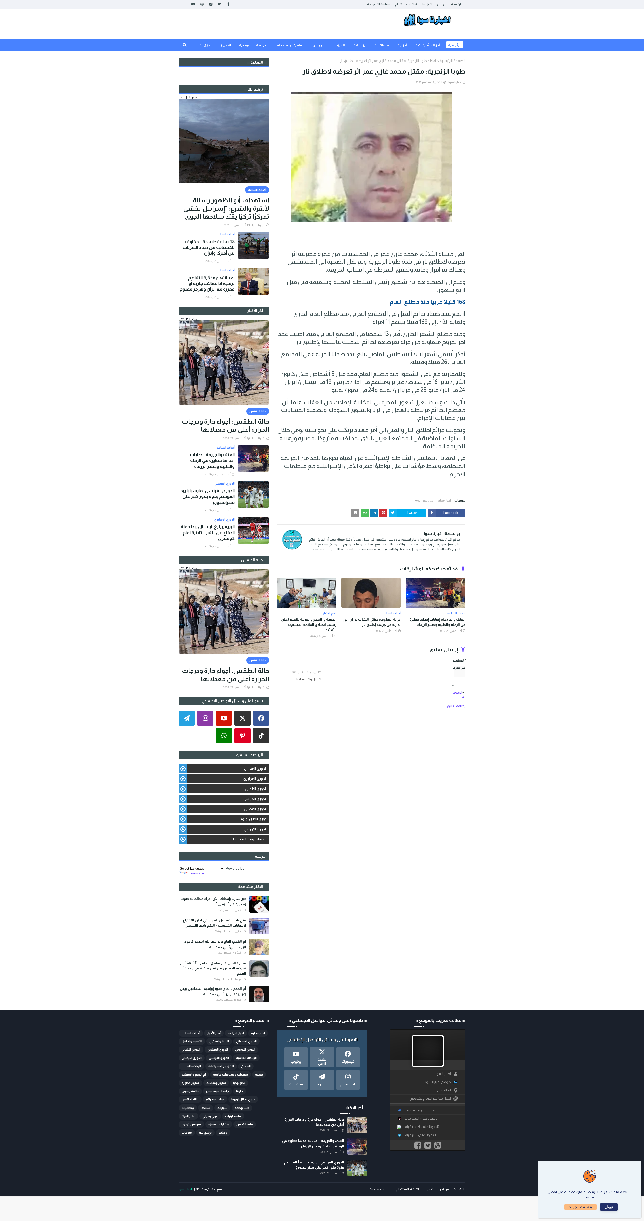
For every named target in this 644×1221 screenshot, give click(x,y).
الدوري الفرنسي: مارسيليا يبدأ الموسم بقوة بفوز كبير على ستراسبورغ (207, 496)
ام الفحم (444, 1090)
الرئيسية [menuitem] (454, 45)
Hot (433, 60)
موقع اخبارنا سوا (438, 1082)
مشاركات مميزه (218, 1124)
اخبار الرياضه (236, 1033)
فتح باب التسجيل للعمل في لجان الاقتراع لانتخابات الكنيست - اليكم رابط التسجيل (214, 922)
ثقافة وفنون (190, 1091)
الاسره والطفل (192, 1041)
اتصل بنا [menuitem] (225, 45)
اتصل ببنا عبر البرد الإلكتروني (430, 1098)
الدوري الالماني (256, 789)
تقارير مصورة (190, 1083)
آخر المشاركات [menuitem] (429, 45)
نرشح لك (205, 1132)
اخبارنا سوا (455, 82)
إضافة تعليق (456, 706)
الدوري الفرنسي (255, 799)
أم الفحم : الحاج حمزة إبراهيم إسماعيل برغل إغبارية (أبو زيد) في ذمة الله (213, 991)
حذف (453, 686)
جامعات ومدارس (217, 1091)
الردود (457, 692)
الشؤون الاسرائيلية (221, 1066)
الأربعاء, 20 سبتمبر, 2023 (305, 672)
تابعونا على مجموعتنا (422, 1110)
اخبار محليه (444, 500)
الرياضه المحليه (191, 1066)
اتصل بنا (427, 4)
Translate (196, 873)
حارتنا (239, 1091)
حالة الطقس (190, 1099)
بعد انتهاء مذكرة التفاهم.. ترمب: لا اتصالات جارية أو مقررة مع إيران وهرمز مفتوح (207, 283)
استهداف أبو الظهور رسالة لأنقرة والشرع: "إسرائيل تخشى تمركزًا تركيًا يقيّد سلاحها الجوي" (225, 208)
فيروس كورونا (191, 1124)
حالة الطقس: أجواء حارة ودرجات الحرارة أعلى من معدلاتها (225, 425)
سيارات (222, 1108)
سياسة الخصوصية (378, 4)
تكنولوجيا (239, 1083)
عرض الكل (191, 97)
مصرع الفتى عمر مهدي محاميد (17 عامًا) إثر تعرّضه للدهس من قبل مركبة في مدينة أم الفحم (213, 968)
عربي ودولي (210, 1116)
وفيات (223, 1132)
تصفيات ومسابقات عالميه (247, 839)
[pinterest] (202, 4)
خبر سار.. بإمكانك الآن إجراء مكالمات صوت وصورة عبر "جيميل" (213, 901)
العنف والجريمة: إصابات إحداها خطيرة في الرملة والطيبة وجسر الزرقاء (437, 622)
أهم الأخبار (214, 1033)
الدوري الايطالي (255, 809)
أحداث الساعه (191, 1033)
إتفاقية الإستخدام (406, 4)
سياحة (205, 1108)
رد (461, 686)
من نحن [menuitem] (318, 45)
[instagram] (211, 4)
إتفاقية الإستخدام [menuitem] (290, 45)
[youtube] (193, 4)
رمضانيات (188, 1108)
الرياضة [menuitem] (361, 45)
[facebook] (228, 4)
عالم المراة (188, 1116)
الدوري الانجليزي (255, 779)
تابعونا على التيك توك (421, 1118)
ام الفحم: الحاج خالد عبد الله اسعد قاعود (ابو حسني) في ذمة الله (215, 944)
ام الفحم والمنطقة (194, 1074)
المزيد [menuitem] (340, 45)
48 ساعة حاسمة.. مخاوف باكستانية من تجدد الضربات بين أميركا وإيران (209, 247)
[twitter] (219, 4)
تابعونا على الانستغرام (422, 1127)
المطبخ (246, 1066)
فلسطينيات (233, 1116)
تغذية (259, 1074)
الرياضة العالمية (246, 1058)
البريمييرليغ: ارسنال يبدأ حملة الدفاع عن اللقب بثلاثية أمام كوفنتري (208, 532)
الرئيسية (456, 4)
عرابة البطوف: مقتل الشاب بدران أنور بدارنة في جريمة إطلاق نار (372, 622)
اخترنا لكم (428, 500)
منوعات (187, 1132)
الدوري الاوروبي (255, 829)
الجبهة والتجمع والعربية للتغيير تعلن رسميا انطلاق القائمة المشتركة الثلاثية (308, 624)
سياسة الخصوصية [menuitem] (254, 45)
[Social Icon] (261, 718)
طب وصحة (242, 1108)
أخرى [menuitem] (207, 45)
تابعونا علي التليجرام (420, 1135)
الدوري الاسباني (255, 769)
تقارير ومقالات (216, 1083)
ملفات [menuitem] (384, 45)
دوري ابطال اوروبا (253, 819)
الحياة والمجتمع (219, 1041)
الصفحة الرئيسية (452, 60)
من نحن (442, 4)
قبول (609, 1207)
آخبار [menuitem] (403, 45)
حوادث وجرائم (215, 1099)
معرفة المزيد (580, 1207)
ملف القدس (244, 1124)
